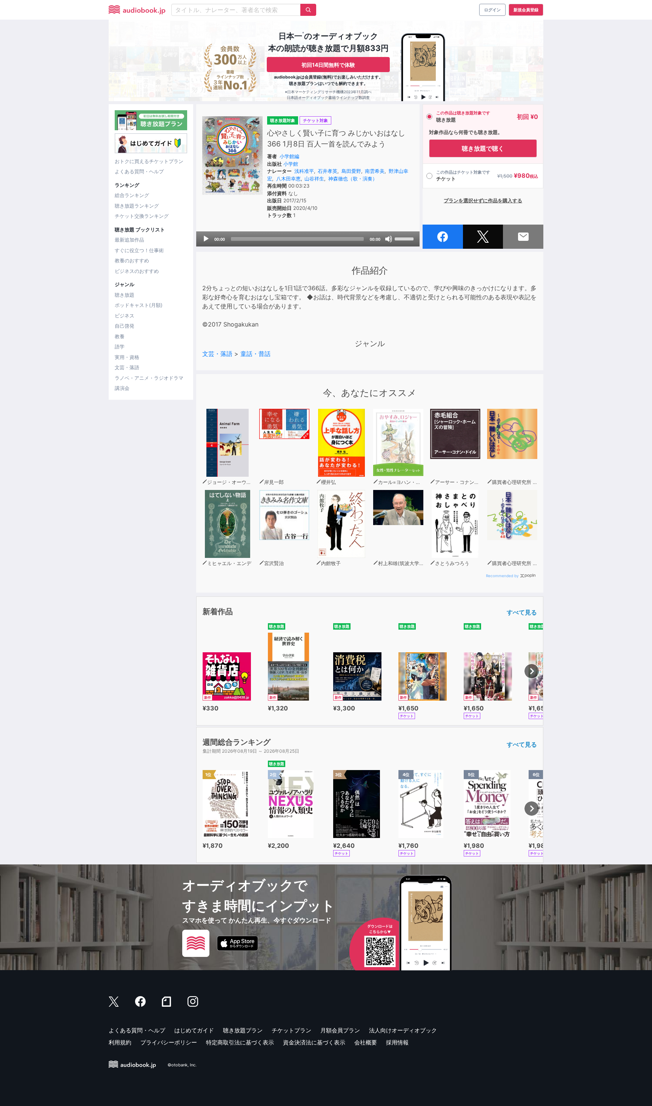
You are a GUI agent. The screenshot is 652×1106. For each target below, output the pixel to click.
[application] (308, 238)
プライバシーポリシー (168, 1042)
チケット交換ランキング (142, 216)
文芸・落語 (127, 367)
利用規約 (120, 1042)
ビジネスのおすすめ (137, 271)
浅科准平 (304, 171)
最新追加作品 (129, 240)
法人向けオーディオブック (403, 1030)
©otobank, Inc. (182, 1064)
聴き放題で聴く (483, 148)
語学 (120, 347)
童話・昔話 (255, 353)
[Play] (206, 239)
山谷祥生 (314, 179)
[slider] (405, 238)
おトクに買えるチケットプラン (149, 161)
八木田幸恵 (288, 179)
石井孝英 (327, 171)
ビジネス (124, 316)
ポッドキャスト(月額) (139, 305)
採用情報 (397, 1042)
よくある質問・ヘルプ (139, 171)
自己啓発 (124, 326)
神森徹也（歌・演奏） (352, 179)
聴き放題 (124, 295)
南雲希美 (374, 171)
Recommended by (502, 575)
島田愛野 (351, 171)
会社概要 (365, 1042)
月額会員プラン (340, 1030)
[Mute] (388, 239)
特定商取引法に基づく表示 (240, 1042)
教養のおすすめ (132, 260)
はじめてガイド (194, 1030)
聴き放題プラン (243, 1030)
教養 (120, 336)
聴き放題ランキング (137, 206)
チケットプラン (291, 1030)
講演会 (122, 388)
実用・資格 (127, 357)
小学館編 (289, 156)
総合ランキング (132, 195)
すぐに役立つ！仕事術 (139, 250)
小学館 (290, 164)
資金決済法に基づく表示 (314, 1042)
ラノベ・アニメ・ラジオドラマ (149, 378)
